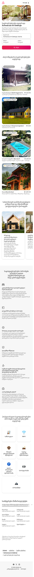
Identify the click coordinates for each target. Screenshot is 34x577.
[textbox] (9, 42)
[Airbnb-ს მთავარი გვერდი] (3, 2)
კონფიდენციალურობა (13, 569)
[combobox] (16, 37)
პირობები (23, 569)
